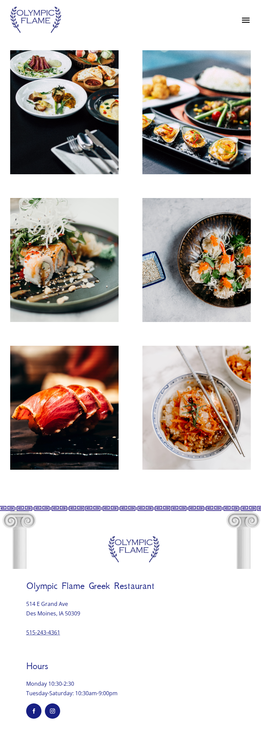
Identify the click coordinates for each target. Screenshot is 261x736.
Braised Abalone (197, 396)
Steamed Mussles (197, 101)
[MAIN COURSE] (64, 112)
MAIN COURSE (64, 125)
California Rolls (64, 249)
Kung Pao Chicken (197, 249)
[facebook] (33, 711)
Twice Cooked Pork (64, 396)
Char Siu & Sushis (64, 101)
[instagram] (52, 711)
